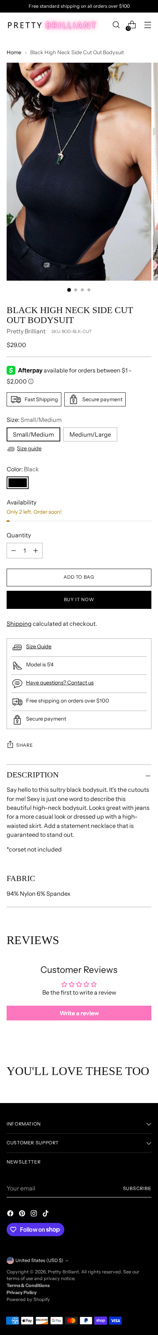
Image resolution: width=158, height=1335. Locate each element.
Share (24, 745)
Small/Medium (33, 434)
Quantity (19, 535)
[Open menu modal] (147, 24)
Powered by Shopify (28, 1299)
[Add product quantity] (13, 550)
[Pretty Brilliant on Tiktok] (46, 1214)
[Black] (18, 482)
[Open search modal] (115, 24)
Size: (34, 419)
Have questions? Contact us (60, 682)
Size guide (29, 448)
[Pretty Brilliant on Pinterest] (22, 1214)
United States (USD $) (39, 1260)
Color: (23, 469)
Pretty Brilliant (26, 331)
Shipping (19, 623)
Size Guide (38, 646)
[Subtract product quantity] (35, 550)
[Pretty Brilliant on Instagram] (34, 1214)
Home (14, 52)
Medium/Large (90, 434)
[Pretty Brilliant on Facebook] (11, 1214)
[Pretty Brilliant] (52, 24)
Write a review (79, 1013)
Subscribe (137, 1188)
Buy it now (79, 599)
